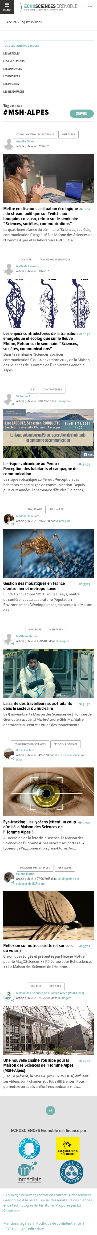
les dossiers (11, 77)
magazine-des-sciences (35, 867)
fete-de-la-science (65, 744)
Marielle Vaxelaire (27, 516)
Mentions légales (17, 1223)
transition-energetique (55, 259)
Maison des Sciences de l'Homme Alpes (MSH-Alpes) (50, 993)
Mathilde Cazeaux (28, 266)
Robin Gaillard (25, 750)
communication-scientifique (35, 134)
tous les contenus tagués (21, 46)
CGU (9, 1229)
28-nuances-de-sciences (30, 744)
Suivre (81, 113)
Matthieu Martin (26, 636)
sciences (55, 986)
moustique (35, 509)
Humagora (63, 401)
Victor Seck (23, 396)
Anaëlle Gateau (26, 141)
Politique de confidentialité (58, 1223)
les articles (11, 54)
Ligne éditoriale (31, 1229)
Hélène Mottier (25, 874)
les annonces (12, 69)
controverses (53, 389)
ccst (33, 389)
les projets (11, 84)
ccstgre (26, 259)
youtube (36, 986)
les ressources (13, 92)
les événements (13, 61)
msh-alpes (68, 134)
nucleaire (35, 629)
